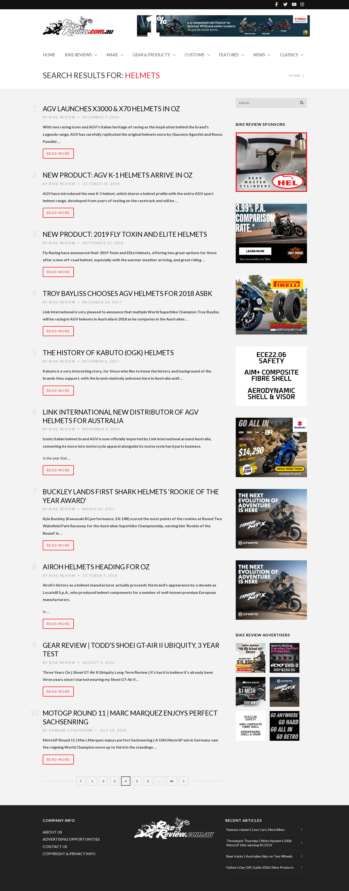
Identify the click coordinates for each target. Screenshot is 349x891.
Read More (58, 153)
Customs (194, 54)
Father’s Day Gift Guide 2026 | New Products (260, 867)
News (259, 54)
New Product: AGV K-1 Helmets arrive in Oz (118, 175)
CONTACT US (55, 846)
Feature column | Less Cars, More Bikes (255, 830)
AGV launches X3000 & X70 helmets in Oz (111, 109)
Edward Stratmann (71, 730)
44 (171, 781)
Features (229, 54)
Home (49, 54)
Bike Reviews (78, 54)
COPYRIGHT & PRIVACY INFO (69, 853)
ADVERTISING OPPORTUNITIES (71, 839)
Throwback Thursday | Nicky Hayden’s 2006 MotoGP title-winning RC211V (259, 843)
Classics (289, 54)
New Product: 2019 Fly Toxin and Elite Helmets (125, 234)
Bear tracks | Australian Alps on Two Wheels (259, 856)
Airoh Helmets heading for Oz (96, 567)
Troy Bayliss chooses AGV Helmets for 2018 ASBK (127, 293)
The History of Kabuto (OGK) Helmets (108, 353)
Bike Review (62, 117)
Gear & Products (151, 54)
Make (112, 54)
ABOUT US (52, 832)
